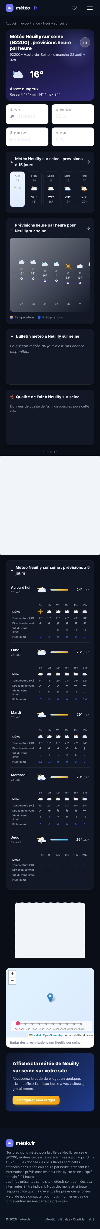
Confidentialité (83, 1219)
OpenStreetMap (53, 1035)
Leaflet (36, 1035)
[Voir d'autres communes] (85, 42)
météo (26, 8)
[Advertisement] (50, 505)
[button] (50, 997)
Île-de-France (30, 23)
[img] (50, 1002)
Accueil (11, 23)
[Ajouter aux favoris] (74, 7)
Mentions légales (57, 1219)
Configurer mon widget (36, 1100)
